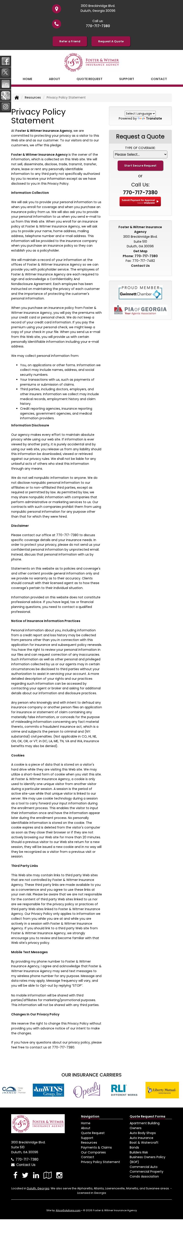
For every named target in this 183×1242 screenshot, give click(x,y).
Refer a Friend (69, 41)
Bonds (134, 1147)
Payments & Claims (96, 1147)
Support (87, 1138)
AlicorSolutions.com (68, 1210)
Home (27, 79)
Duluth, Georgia (38, 1188)
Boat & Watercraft (144, 1142)
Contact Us (140, 265)
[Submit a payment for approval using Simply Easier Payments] (140, 201)
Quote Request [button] (89, 79)
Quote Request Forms (147, 1116)
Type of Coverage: (140, 148)
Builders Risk (139, 1152)
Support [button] (126, 79)
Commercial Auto (144, 1167)
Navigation (90, 1116)
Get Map (140, 251)
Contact (159, 79)
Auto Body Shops (143, 1133)
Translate (154, 118)
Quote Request (93, 1133)
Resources (33, 97)
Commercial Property (146, 1171)
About (85, 1128)
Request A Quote (111, 41)
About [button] (54, 79)
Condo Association (144, 1176)
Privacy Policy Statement (100, 1162)
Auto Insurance (141, 1138)
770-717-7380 (98, 26)
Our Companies (93, 1152)
